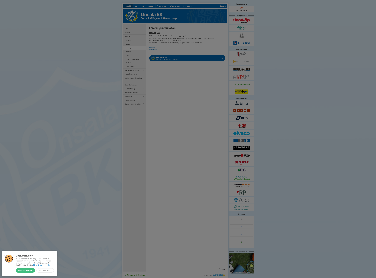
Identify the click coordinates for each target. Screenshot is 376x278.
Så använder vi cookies (41, 265)
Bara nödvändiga (45, 270)
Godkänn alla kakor (25, 270)
